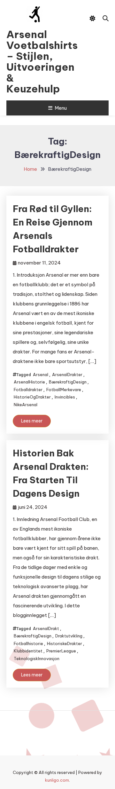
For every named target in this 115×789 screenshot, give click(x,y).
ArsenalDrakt (46, 628)
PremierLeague (61, 650)
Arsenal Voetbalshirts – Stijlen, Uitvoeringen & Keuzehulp (34, 61)
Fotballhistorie (28, 643)
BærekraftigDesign (68, 381)
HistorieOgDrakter (32, 396)
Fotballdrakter (28, 389)
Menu (61, 108)
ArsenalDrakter (67, 374)
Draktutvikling (68, 635)
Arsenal (40, 374)
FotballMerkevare (63, 389)
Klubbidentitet (28, 650)
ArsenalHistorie (29, 381)
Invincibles (65, 396)
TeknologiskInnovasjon (36, 658)
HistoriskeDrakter (64, 643)
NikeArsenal (25, 404)
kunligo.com (57, 780)
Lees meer (31, 421)
